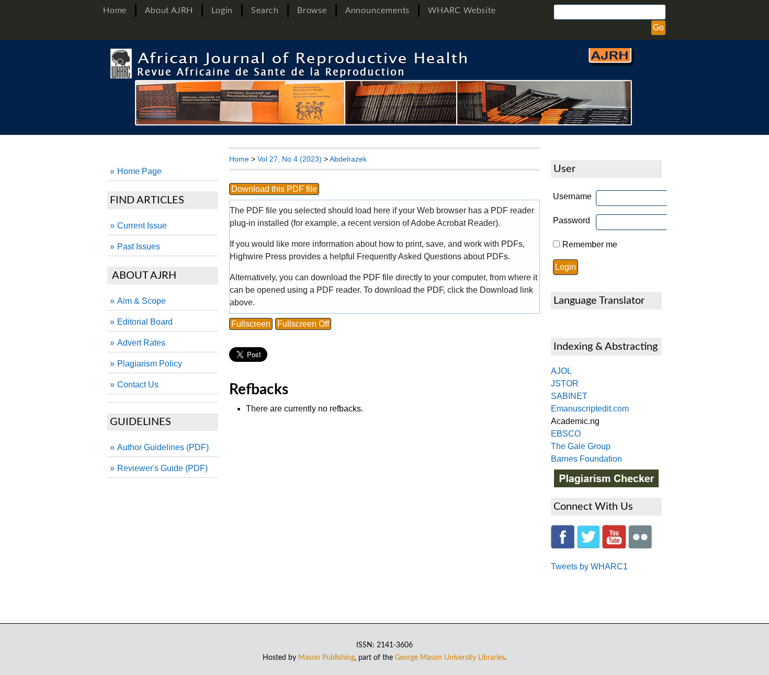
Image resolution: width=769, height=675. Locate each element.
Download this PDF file (274, 189)
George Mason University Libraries (450, 657)
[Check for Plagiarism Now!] (606, 484)
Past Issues (138, 246)
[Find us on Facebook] (562, 545)
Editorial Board (145, 321)
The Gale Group (580, 446)
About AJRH (169, 10)
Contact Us (138, 384)
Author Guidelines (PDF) (163, 447)
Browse (312, 10)
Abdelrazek (348, 159)
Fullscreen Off (303, 323)
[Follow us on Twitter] (588, 545)
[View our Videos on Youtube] (614, 545)
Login (222, 10)
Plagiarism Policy (149, 363)
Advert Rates (141, 342)
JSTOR (565, 383)
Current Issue (142, 225)
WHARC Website (461, 10)
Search (265, 10)
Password (571, 220)
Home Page (139, 171)
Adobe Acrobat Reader (453, 223)
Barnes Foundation (586, 458)
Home (115, 10)
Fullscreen (250, 323)
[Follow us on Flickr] (640, 545)
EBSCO (566, 433)
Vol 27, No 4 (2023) (289, 159)
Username (572, 196)
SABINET (569, 396)
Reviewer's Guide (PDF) (162, 468)
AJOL (561, 371)
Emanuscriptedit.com (590, 408)
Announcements (377, 10)
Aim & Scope (141, 300)
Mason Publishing (326, 657)
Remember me (589, 244)
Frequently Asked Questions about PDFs (432, 256)
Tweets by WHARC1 (589, 566)
